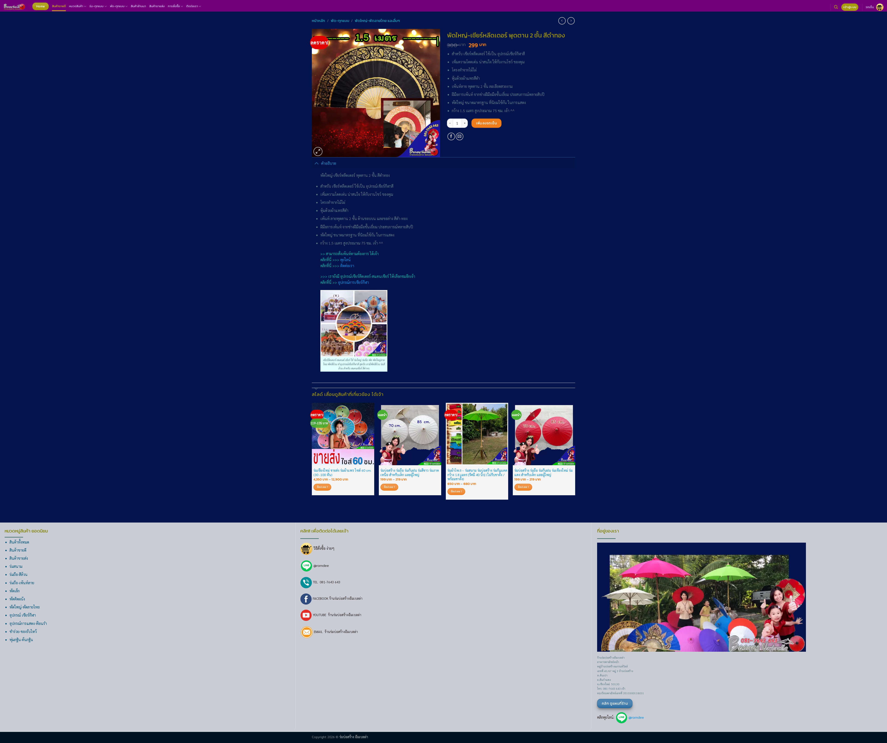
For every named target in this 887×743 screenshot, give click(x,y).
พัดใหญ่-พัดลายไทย (24, 607)
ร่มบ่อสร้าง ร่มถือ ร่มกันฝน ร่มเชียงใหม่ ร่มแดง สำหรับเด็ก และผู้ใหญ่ (543, 472)
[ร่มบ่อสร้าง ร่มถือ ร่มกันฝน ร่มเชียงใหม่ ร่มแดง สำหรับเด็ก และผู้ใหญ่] (544, 434)
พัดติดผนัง (17, 598)
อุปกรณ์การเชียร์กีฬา (353, 282)
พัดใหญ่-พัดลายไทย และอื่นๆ (377, 20)
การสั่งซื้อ (174, 6)
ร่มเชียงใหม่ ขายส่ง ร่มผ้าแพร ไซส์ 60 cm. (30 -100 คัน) (342, 472)
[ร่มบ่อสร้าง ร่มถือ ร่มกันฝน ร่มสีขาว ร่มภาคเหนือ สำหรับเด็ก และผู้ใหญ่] (410, 434)
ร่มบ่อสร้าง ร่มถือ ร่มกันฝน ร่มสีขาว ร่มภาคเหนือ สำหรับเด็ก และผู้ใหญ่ (409, 472)
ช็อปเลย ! (322, 487)
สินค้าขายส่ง (157, 6)
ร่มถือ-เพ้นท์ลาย (21, 582)
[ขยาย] (317, 151)
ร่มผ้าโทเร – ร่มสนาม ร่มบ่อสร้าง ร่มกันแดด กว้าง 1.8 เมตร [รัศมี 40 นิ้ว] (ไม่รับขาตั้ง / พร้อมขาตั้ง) (477, 474)
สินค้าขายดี (59, 6)
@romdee (321, 565)
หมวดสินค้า (76, 6)
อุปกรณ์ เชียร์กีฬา (22, 615)
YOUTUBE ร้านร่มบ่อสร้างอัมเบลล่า (336, 615)
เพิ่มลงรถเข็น (486, 123)
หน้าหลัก (318, 20)
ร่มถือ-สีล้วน (18, 574)
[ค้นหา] (836, 7)
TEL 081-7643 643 (326, 582)
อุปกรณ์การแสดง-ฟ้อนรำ (28, 623)
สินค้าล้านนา (138, 6)
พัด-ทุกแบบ (117, 6)
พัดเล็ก (14, 590)
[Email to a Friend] (459, 136)
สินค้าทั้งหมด (19, 542)
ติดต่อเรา (192, 6)
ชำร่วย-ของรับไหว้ (23, 631)
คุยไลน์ (345, 259)
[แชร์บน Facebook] (451, 136)
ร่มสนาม (15, 566)
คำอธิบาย (328, 163)
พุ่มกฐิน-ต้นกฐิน (21, 639)
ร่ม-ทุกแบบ (96, 6)
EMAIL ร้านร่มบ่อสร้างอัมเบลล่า (335, 632)
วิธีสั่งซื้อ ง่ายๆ (323, 548)
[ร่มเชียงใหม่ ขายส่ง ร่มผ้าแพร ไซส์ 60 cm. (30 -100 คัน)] (343, 434)
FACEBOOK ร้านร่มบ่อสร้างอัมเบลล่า (337, 598)
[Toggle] (316, 163)
